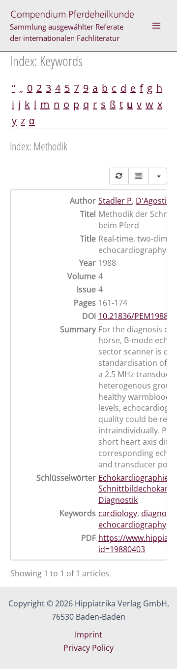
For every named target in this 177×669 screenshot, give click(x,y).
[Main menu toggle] (156, 25)
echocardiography (132, 524)
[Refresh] (119, 176)
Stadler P (115, 200)
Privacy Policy (88, 647)
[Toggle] (138, 176)
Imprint (88, 634)
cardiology (117, 513)
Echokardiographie (133, 477)
